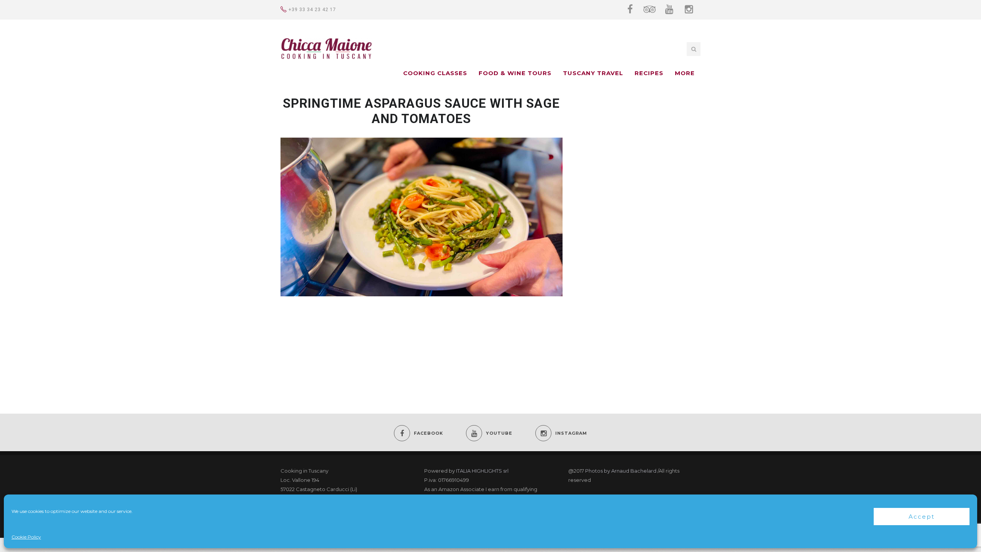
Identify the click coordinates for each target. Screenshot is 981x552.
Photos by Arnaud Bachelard (620, 471)
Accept (922, 516)
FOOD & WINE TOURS (515, 73)
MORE (685, 73)
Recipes (649, 73)
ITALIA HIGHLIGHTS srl (482, 471)
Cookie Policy (26, 537)
